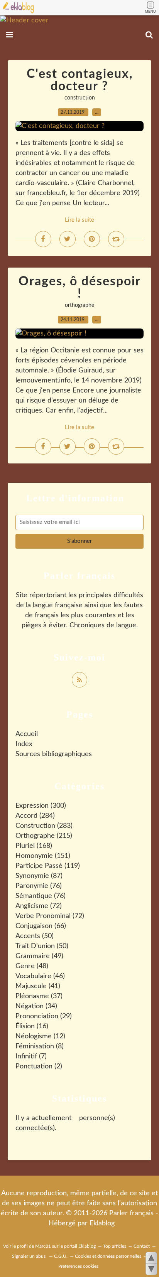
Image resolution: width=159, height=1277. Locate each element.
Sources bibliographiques (53, 754)
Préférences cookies (78, 1266)
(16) (31, 1026)
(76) (38, 886)
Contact (142, 1246)
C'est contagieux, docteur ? (80, 80)
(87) (39, 876)
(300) (40, 805)
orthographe (79, 305)
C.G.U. (61, 1256)
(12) (40, 1036)
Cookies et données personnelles (108, 1256)
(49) (39, 956)
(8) (39, 1046)
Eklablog (102, 1223)
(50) (34, 936)
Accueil (26, 734)
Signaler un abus (29, 1256)
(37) (39, 996)
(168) (33, 845)
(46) (40, 976)
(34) (36, 1006)
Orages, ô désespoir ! (80, 287)
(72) (38, 906)
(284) (35, 815)
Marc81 (43, 1246)
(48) (31, 966)
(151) (42, 855)
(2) (38, 1066)
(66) (40, 926)
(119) (47, 866)
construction (79, 98)
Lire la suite (79, 220)
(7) (31, 1056)
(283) (44, 825)
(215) (43, 835)
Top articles (114, 1246)
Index (23, 744)
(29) (43, 1016)
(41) (37, 986)
